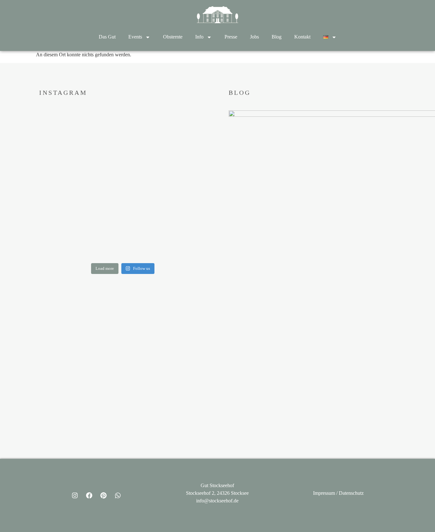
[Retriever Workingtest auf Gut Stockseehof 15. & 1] (166, 132)
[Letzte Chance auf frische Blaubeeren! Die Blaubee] (79, 184)
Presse (231, 36)
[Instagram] (74, 495)
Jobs (254, 36)
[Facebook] (89, 495)
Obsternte (172, 36)
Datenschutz (351, 493)
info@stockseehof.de (217, 500)
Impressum (324, 493)
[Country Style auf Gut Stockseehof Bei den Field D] (79, 132)
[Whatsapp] (117, 495)
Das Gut (107, 36)
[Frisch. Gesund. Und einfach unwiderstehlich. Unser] (166, 184)
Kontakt (302, 36)
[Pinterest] (103, 495)
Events (135, 36)
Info (199, 36)
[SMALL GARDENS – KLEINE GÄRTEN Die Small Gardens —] (166, 235)
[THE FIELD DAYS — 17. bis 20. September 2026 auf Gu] (79, 235)
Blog (277, 36)
